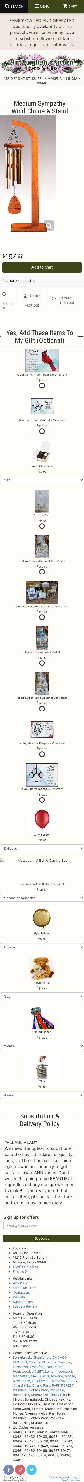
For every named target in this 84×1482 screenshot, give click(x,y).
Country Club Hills (42, 1362)
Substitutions (23, 1302)
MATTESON (40, 1376)
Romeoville (21, 1395)
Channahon (41, 1357)
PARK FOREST (63, 1385)
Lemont (50, 1371)
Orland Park (41, 1385)
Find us (19, 1271)
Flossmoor (20, 1367)
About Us (20, 1283)
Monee (70, 1376)
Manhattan (21, 1376)
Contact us (21, 1292)
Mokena (57, 1376)
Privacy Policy (19, 1480)
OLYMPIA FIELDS (63, 1381)
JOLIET (37, 1371)
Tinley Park (58, 1395)
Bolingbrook (22, 1357)
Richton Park (38, 1390)
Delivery (19, 1297)
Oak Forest (40, 1381)
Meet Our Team (24, 1288)
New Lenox (21, 1381)
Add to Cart (42, 267)
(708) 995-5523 (25, 1267)
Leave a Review (25, 1306)
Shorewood (39, 1395)
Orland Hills (21, 1385)
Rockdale (57, 1390)
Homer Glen (54, 1367)
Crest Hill (64, 1362)
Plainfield (20, 1390)
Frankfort (37, 1367)
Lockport (65, 1371)
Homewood (21, 1371)
